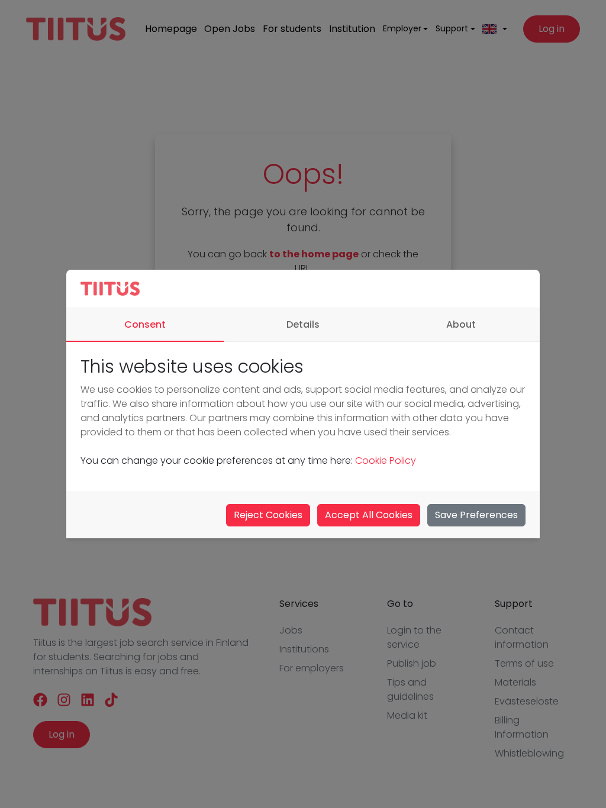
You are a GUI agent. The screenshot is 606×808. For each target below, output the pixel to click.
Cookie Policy (385, 460)
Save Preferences (476, 515)
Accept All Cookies (368, 515)
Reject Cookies (268, 515)
